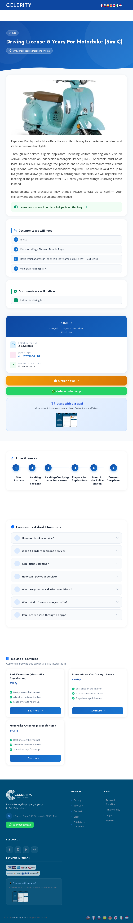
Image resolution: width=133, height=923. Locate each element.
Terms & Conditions (111, 802)
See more (33, 710)
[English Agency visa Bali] (88, 917)
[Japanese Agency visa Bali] (116, 917)
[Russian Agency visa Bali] (99, 917)
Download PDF (31, 356)
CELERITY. (19, 5)
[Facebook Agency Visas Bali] (9, 849)
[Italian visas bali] (117, 5)
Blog (76, 816)
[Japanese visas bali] (114, 5)
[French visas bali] (101, 5)
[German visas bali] (111, 5)
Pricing (77, 800)
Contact (78, 811)
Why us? (78, 805)
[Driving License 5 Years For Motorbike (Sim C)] (66, 109)
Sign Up (110, 820)
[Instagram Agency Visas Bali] (18, 849)
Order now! (66, 381)
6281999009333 (22, 824)
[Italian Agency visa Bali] (121, 917)
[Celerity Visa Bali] (20, 795)
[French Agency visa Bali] (93, 917)
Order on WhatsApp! (69, 391)
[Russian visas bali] (104, 5)
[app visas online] (66, 419)
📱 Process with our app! (22, 883)
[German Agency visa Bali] (110, 917)
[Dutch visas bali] (120, 5)
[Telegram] (34, 849)
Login (109, 815)
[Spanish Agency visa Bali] (105, 917)
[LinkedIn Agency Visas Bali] (26, 849)
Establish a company (79, 824)
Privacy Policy (113, 809)
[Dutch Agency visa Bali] (127, 917)
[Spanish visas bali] (107, 5)
